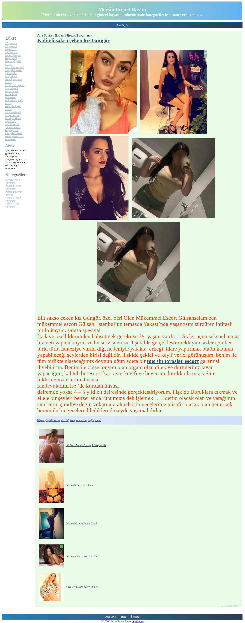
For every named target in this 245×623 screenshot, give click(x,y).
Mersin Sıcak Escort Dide (79, 485)
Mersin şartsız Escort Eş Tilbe (82, 556)
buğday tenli (94, 420)
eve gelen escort (78, 420)
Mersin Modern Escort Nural (81, 523)
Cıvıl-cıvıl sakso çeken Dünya (82, 586)
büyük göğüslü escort (48, 420)
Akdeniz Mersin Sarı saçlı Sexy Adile (86, 445)
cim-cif (64, 420)
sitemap (140, 621)
